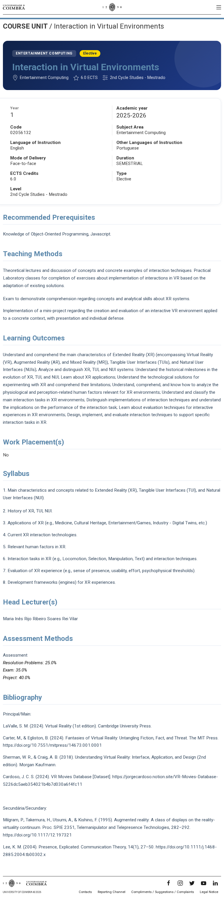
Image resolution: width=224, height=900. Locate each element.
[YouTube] (203, 883)
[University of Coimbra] (14, 7)
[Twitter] (192, 883)
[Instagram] (180, 883)
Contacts (85, 892)
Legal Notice (209, 892)
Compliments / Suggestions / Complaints (162, 892)
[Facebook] (168, 883)
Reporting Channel (111, 892)
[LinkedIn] (215, 883)
